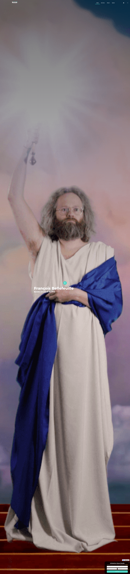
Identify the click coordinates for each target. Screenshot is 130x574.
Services (103, 2)
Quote (113, 2)
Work (97, 2)
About (108, 2)
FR (127, 2)
